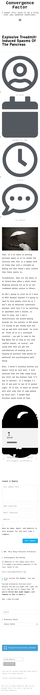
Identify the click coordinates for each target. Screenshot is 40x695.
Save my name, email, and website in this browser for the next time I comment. (19, 531)
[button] (20, 20)
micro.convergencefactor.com (14, 572)
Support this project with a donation (22, 648)
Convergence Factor (20, 5)
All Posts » (12, 442)
